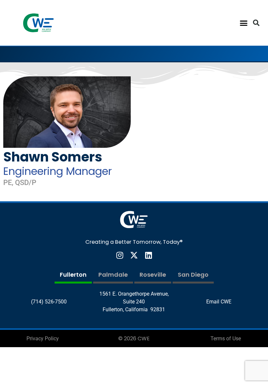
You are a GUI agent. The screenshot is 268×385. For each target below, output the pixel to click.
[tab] (73, 276)
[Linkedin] (148, 255)
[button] (244, 23)
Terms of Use (225, 338)
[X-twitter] (134, 255)
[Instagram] (120, 255)
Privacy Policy (42, 338)
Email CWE (218, 302)
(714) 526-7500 (49, 302)
